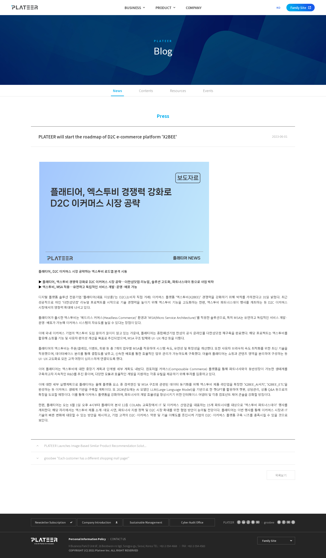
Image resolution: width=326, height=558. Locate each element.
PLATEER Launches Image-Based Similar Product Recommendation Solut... (95, 445)
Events (208, 90)
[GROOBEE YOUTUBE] (288, 522)
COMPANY (193, 7)
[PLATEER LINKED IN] (243, 522)
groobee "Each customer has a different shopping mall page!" (86, 458)
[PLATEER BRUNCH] (248, 522)
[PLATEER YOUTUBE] (258, 522)
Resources (178, 90)
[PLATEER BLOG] (253, 522)
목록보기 (281, 475)
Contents (146, 90)
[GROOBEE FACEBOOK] (284, 522)
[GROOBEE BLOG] (279, 522)
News (117, 90)
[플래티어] (24, 7)
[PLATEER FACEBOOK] (239, 522)
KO (278, 7)
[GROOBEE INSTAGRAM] (293, 522)
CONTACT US (118, 539)
